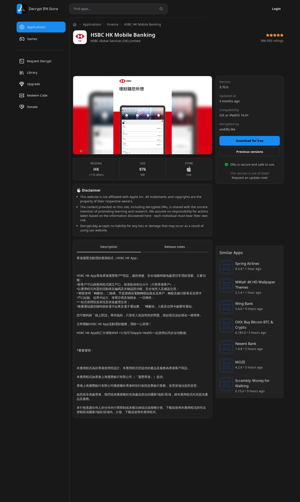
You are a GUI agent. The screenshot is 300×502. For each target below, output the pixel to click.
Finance (112, 24)
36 (204, 151)
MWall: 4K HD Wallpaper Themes (255, 285)
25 (165, 151)
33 (193, 151)
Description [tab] (108, 247)
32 (190, 151)
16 (133, 151)
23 (158, 151)
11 (116, 151)
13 (123, 151)
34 (197, 151)
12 (119, 151)
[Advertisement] (178, 61)
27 (172, 151)
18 (140, 151)
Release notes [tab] (174, 247)
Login (276, 9)
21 (151, 151)
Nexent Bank (245, 343)
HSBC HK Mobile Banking (142, 24)
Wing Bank (244, 303)
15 (130, 151)
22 (155, 151)
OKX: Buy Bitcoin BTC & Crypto (254, 325)
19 (144, 151)
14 (126, 151)
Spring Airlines (247, 263)
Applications (92, 24)
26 (169, 151)
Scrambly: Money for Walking (252, 383)
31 (186, 151)
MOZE (240, 362)
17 (137, 151)
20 (147, 151)
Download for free (249, 141)
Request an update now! (250, 178)
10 (112, 151)
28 (176, 151)
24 (162, 151)
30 (183, 151)
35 (200, 151)
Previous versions (249, 152)
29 (179, 151)
